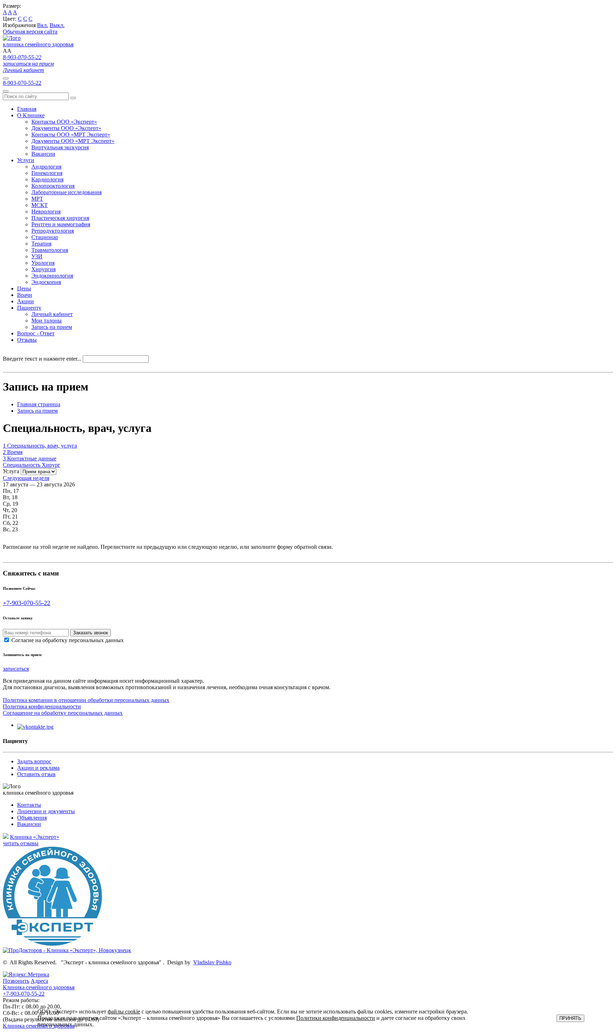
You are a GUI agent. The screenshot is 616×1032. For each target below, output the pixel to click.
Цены (24, 288)
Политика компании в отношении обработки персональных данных (86, 700)
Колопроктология (53, 186)
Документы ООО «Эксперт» (66, 128)
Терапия (41, 244)
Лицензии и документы (46, 811)
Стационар (44, 237)
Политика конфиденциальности (42, 706)
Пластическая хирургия (60, 218)
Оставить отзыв (36, 774)
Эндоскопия (46, 282)
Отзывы (27, 340)
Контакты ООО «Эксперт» (64, 122)
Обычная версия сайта (30, 32)
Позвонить (16, 981)
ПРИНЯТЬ (570, 1018)
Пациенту (29, 308)
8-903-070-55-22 (22, 57)
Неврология (46, 211)
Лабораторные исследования (66, 192)
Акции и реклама (38, 768)
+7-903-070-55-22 (26, 603)
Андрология (46, 167)
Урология (43, 263)
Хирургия (43, 269)
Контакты (29, 805)
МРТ (37, 199)
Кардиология (47, 179)
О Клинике (31, 115)
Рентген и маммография (60, 224)
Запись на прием (51, 327)
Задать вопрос (34, 761)
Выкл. (57, 25)
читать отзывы (20, 843)
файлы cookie (124, 1011)
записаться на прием (28, 64)
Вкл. (42, 25)
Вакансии (43, 154)
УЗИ (36, 256)
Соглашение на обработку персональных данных (63, 713)
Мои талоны (46, 321)
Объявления (32, 818)
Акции (25, 301)
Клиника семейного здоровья (39, 990)
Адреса (39, 981)
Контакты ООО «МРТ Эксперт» (70, 134)
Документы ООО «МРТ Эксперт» (72, 141)
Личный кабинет (23, 70)
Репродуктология (52, 231)
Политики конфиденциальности (335, 1018)
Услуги (25, 160)
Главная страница (38, 404)
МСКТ (39, 205)
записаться (16, 669)
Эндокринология (52, 276)
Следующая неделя (26, 478)
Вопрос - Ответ (36, 333)
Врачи (24, 295)
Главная (26, 109)
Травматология (49, 250)
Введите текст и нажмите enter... (42, 359)
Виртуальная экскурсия (60, 147)
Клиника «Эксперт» (34, 837)
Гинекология (46, 173)
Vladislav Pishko (212, 962)
